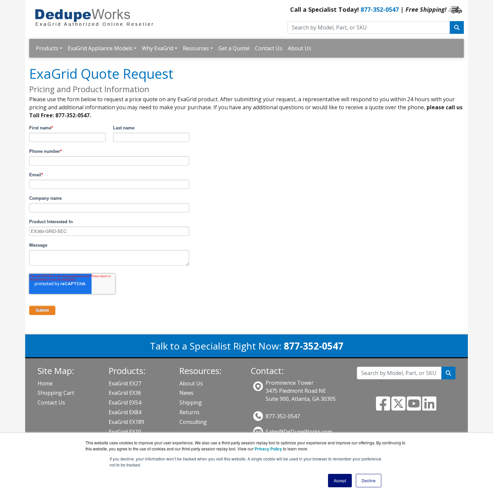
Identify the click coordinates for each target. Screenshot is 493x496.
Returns (189, 412)
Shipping (190, 402)
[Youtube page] (414, 407)
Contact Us (268, 48)
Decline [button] (369, 480)
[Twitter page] (398, 407)
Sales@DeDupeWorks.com (299, 431)
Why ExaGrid (157, 48)
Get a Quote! (234, 48)
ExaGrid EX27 (125, 383)
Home (45, 383)
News (186, 392)
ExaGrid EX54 (125, 402)
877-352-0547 (380, 9)
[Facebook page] (383, 407)
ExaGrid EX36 (125, 392)
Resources (196, 48)
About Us (299, 48)
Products (47, 48)
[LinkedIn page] (429, 407)
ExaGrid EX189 (126, 422)
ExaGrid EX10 (125, 431)
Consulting (193, 422)
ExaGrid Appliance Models (100, 48)
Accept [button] (340, 480)
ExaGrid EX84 (125, 412)
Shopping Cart (56, 392)
